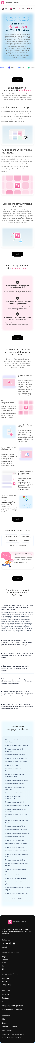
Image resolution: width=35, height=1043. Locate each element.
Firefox (4, 963)
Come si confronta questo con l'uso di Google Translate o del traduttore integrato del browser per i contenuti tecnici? (17, 694)
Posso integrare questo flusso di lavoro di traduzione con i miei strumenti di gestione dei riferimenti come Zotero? (17, 706)
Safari (4, 966)
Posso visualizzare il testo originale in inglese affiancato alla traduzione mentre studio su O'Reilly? (17, 655)
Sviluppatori (25, 536)
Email (4, 1023)
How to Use (6, 1002)
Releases (5, 994)
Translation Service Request (12, 1009)
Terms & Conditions (9, 1027)
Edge (4, 956)
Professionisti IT (11, 536)
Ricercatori (22, 545)
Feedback (5, 998)
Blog (4, 1019)
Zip (3, 969)
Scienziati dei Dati (12, 541)
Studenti (26, 541)
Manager (12, 545)
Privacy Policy (7, 1030)
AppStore (5, 978)
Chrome (5, 959)
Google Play (6, 984)
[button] (32, 2)
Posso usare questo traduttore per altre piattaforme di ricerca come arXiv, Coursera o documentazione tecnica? (16, 681)
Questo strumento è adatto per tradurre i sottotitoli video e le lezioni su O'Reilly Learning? (16, 668)
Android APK (7, 981)
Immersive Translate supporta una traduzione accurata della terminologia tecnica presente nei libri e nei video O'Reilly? (17, 642)
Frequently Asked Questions (12, 1005)
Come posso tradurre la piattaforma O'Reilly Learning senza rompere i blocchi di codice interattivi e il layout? (17, 607)
